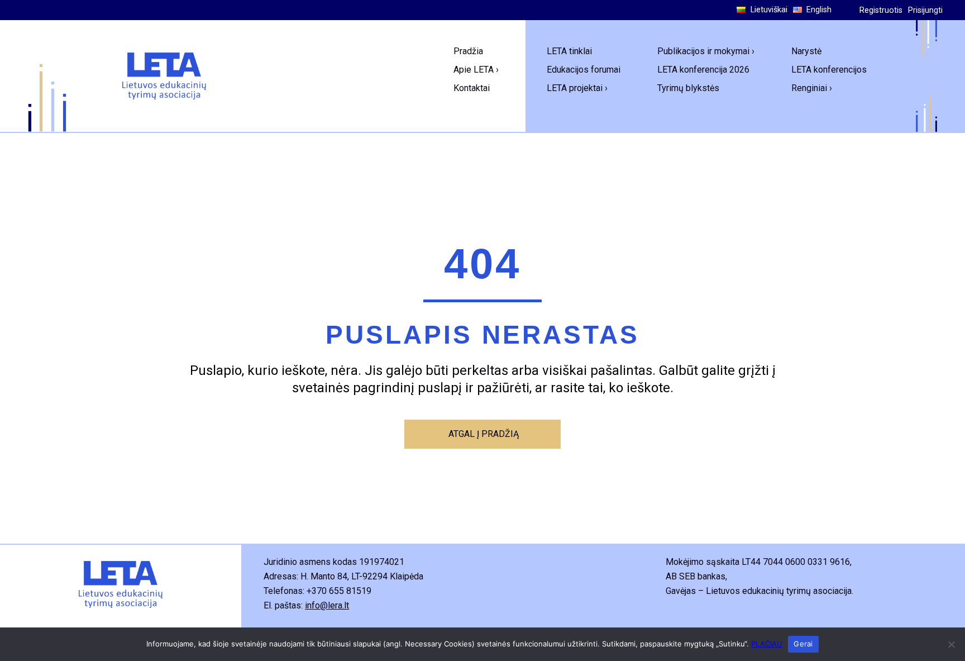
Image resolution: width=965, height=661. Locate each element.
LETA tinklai (569, 51)
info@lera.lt (327, 605)
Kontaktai (471, 88)
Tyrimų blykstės (688, 88)
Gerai (803, 643)
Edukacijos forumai (583, 69)
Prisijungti (925, 10)
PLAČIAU (766, 643)
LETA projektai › (577, 88)
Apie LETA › (476, 69)
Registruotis (880, 10)
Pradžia (468, 51)
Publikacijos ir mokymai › (705, 51)
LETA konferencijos (829, 69)
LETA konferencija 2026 (703, 69)
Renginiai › (811, 88)
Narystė (806, 51)
